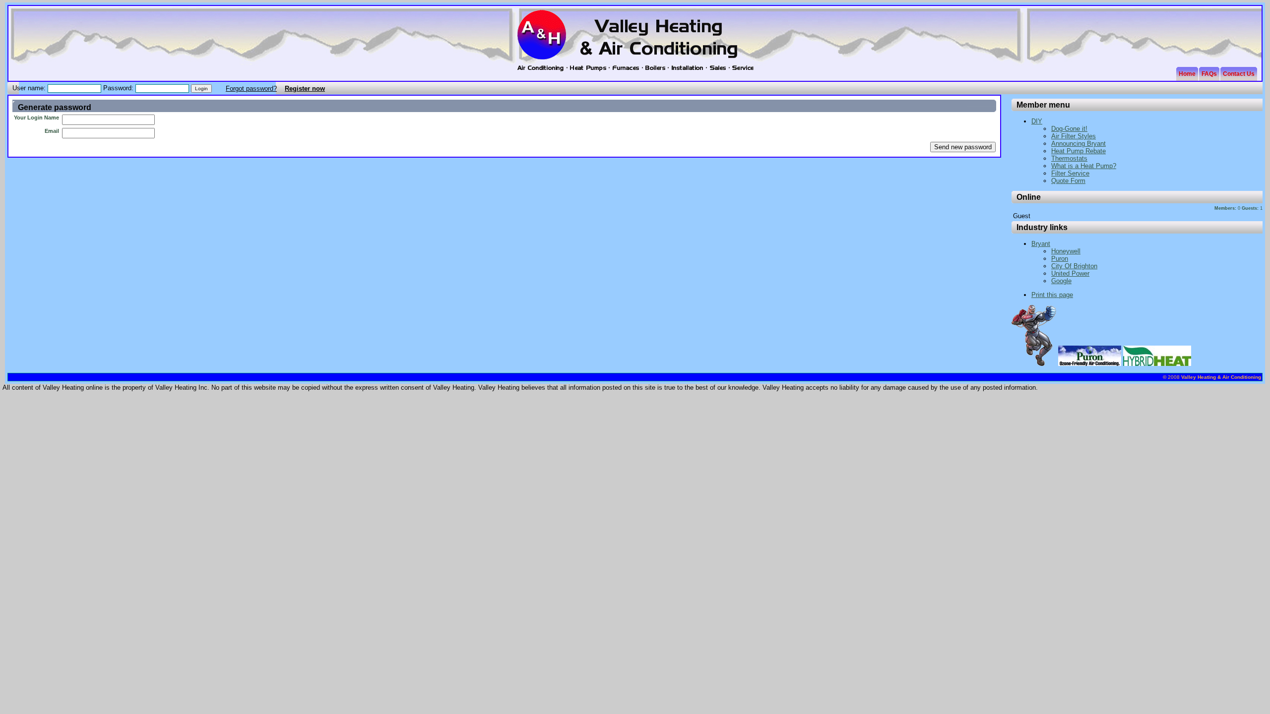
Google (1061, 281)
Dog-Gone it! (1069, 128)
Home (1187, 73)
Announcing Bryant (1078, 143)
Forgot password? (251, 88)
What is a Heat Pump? (1083, 166)
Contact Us (1239, 73)
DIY (1036, 121)
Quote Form (1068, 180)
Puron (1059, 258)
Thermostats (1069, 158)
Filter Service (1070, 173)
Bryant (1040, 243)
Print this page (1052, 294)
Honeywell (1065, 251)
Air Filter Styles (1073, 136)
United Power (1070, 273)
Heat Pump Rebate (1078, 151)
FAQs (1209, 73)
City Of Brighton (1074, 266)
